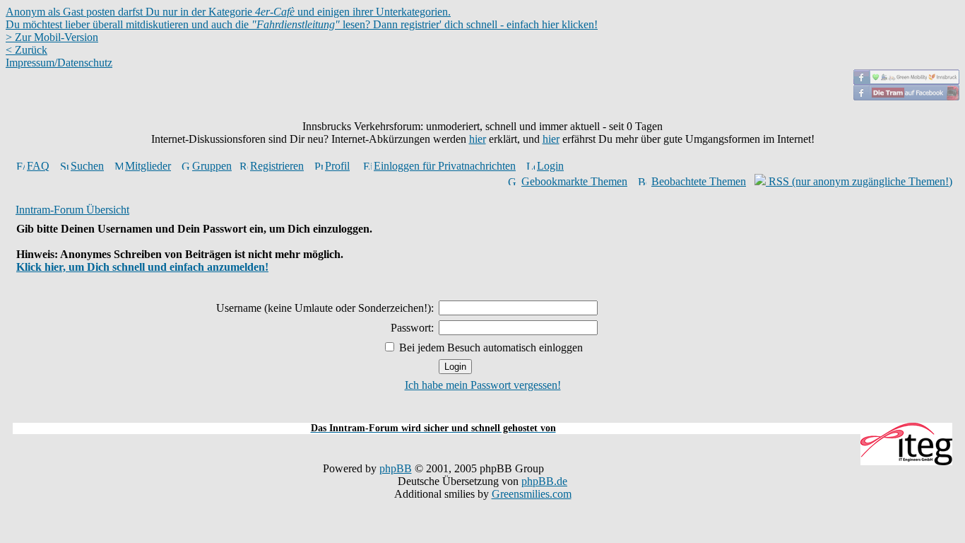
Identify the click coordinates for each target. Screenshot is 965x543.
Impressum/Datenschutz (59, 63)
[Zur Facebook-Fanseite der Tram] (906, 96)
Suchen (87, 166)
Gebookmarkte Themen (574, 181)
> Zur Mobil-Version (52, 37)
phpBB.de (544, 481)
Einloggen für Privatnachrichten (445, 166)
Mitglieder (148, 166)
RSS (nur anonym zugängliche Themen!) (859, 181)
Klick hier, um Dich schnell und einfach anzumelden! (142, 267)
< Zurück (26, 50)
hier (477, 139)
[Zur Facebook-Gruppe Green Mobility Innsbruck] (906, 81)
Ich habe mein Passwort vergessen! (483, 385)
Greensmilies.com (532, 494)
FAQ (38, 166)
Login (550, 166)
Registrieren (277, 166)
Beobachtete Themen (698, 181)
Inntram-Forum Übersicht (72, 210)
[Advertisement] (482, 414)
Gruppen (212, 166)
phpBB (395, 468)
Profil (337, 166)
